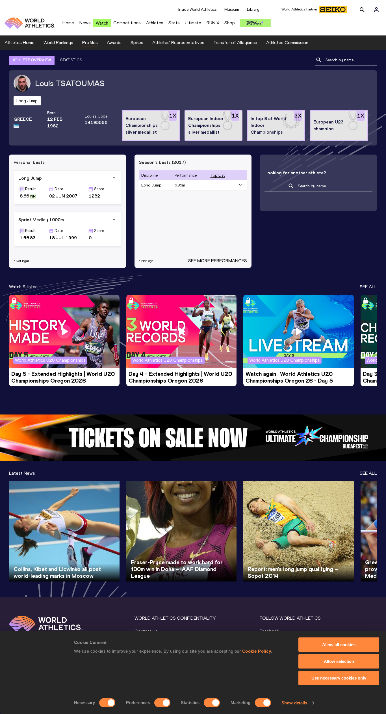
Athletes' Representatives (178, 42)
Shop (229, 22)
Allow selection (339, 661)
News (85, 22)
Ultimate (193, 22)
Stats (174, 22)
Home (68, 22)
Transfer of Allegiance (235, 42)
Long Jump (151, 185)
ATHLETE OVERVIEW (31, 60)
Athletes (154, 22)
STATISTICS (71, 60)
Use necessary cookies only (338, 678)
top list (218, 175)
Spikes (137, 42)
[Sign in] (376, 10)
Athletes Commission (287, 42)
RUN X (213, 22)
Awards (114, 42)
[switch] (162, 702)
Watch (102, 23)
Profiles (90, 42)
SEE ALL (368, 286)
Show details (294, 702)
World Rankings (58, 42)
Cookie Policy (256, 651)
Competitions (127, 22)
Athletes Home (19, 42)
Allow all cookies (338, 644)
